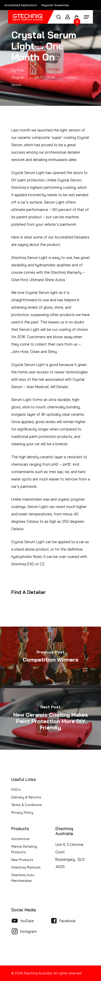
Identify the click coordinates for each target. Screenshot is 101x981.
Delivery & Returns (26, 797)
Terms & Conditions (26, 805)
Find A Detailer (28, 592)
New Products (22, 859)
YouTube (27, 920)
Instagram (28, 931)
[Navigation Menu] (86, 16)
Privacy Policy (22, 812)
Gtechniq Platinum (25, 867)
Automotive (20, 839)
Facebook (67, 920)
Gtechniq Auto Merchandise (22, 878)
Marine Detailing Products (24, 849)
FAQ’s (16, 789)
